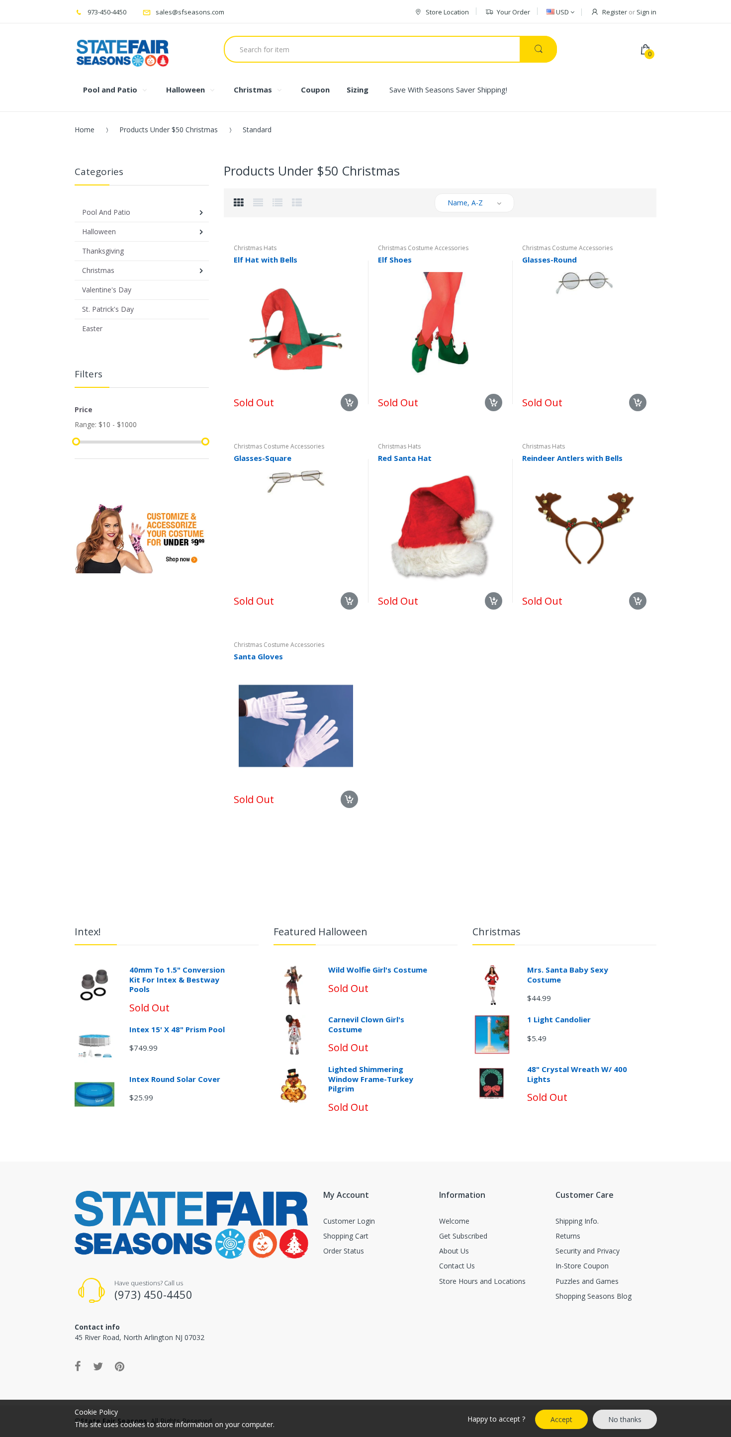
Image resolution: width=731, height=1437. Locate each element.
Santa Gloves (258, 656)
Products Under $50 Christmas (168, 129)
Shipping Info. (577, 1221)
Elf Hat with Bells (265, 260)
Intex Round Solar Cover (174, 1079)
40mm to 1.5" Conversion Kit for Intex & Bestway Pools (177, 979)
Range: (85, 424)
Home (84, 129)
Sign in (646, 11)
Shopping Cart (345, 1236)
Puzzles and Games (587, 1281)
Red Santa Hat (405, 458)
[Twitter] (98, 1366)
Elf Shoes (395, 260)
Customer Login (349, 1221)
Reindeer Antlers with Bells (572, 458)
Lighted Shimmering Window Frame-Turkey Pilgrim (370, 1078)
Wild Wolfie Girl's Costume (377, 970)
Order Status (343, 1251)
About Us (454, 1251)
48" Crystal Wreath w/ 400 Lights (577, 1074)
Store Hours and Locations (482, 1281)
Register (614, 11)
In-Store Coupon (582, 1265)
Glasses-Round (549, 260)
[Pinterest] (119, 1366)
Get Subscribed (463, 1236)
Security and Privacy (587, 1251)
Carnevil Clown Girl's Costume (366, 1024)
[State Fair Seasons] (123, 49)
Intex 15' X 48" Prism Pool (177, 1029)
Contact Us (457, 1265)
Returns (567, 1236)
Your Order (513, 11)
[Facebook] (78, 1366)
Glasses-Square (262, 458)
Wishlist (470, 639)
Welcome (454, 1221)
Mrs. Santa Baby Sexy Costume (567, 975)
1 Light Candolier (559, 1019)
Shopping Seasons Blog (593, 1296)
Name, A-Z (465, 202)
